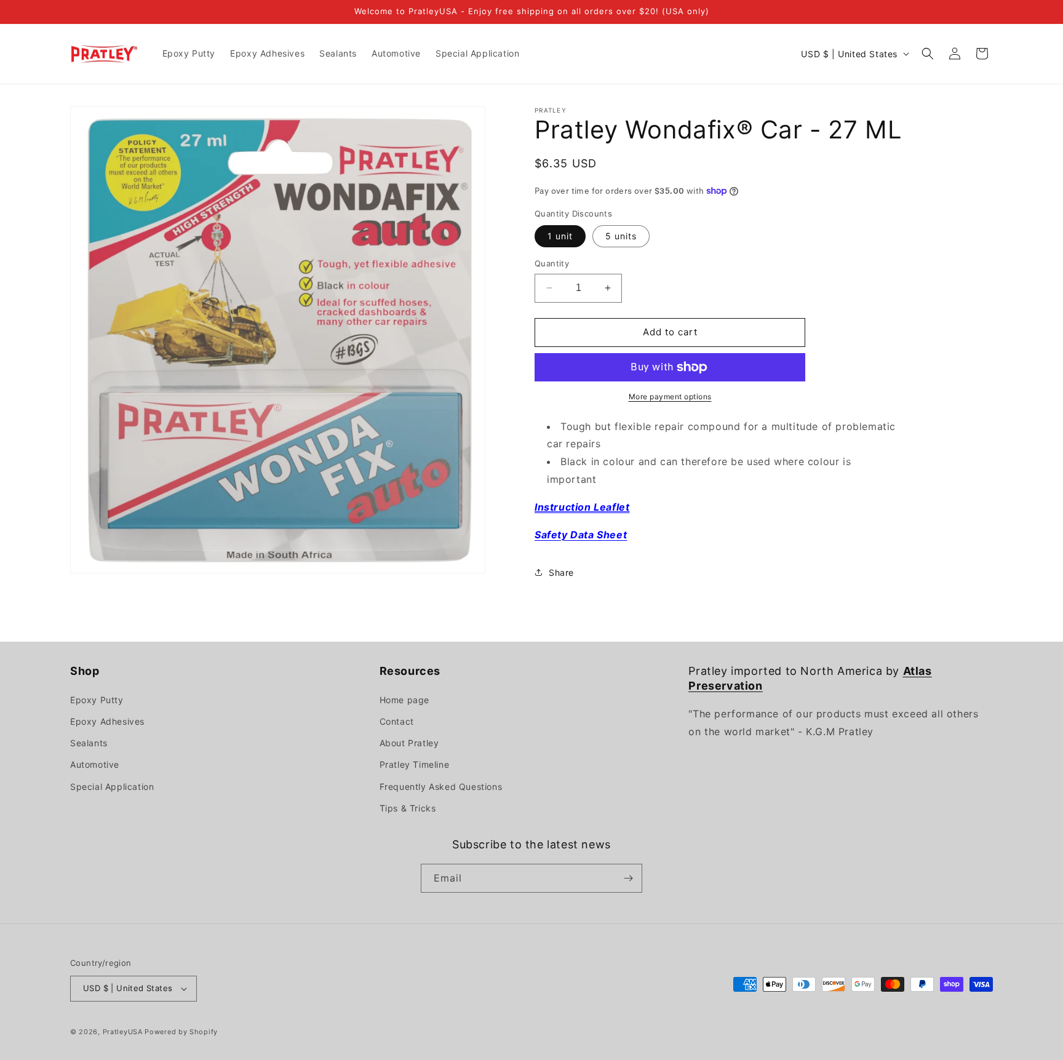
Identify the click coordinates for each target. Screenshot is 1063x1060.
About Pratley (409, 743)
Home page (404, 700)
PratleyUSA (123, 1031)
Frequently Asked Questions (441, 786)
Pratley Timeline (415, 764)
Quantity (552, 263)
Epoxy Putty (97, 700)
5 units (621, 236)
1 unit (560, 236)
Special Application (112, 786)
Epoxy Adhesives (107, 721)
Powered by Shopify (181, 1031)
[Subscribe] (628, 878)
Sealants (89, 743)
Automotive (94, 764)
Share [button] (561, 572)
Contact (397, 721)
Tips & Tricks (408, 808)
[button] (927, 53)
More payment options (670, 396)
